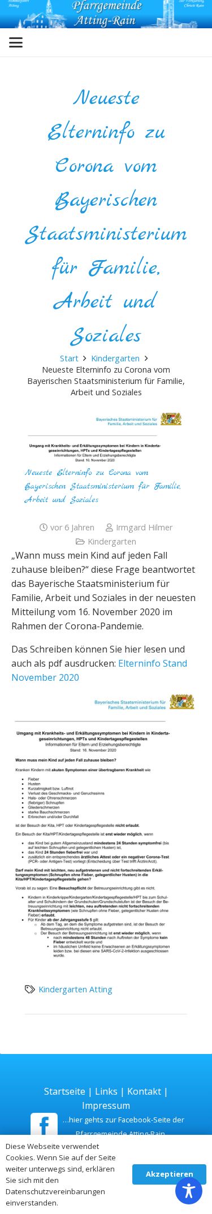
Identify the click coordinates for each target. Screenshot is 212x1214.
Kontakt (144, 1091)
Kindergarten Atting (75, 989)
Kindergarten (112, 541)
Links (106, 1091)
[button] (16, 42)
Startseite (64, 1091)
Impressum (106, 1105)
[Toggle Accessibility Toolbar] (189, 1191)
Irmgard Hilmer (144, 527)
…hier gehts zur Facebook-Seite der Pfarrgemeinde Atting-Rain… (123, 1126)
